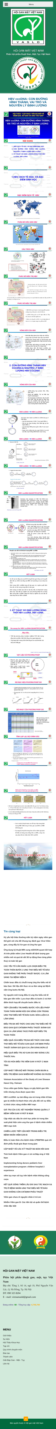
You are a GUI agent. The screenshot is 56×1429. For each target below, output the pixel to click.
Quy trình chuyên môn (12, 1349)
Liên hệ (6, 1364)
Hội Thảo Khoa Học (11, 1342)
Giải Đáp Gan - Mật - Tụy (14, 1360)
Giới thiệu (7, 1335)
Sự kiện (6, 1339)
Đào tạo (6, 1353)
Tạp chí (6, 1346)
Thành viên (8, 1357)
